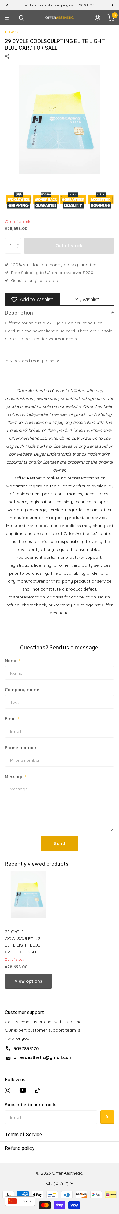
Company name (22, 689)
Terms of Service (23, 1134)
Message (15, 776)
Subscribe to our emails (30, 1104)
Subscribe (107, 1117)
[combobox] (20, 1201)
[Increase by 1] (19, 240)
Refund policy (19, 1148)
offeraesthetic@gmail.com (43, 1057)
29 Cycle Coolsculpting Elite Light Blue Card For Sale (23, 942)
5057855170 (26, 1048)
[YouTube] (23, 1090)
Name (12, 660)
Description (19, 312)
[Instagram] (7, 1090)
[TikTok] (37, 1090)
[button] (6, 5)
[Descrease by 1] (19, 251)
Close (21, 17)
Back (13, 31)
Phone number (21, 747)
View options (28, 981)
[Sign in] (97, 17)
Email (12, 718)
